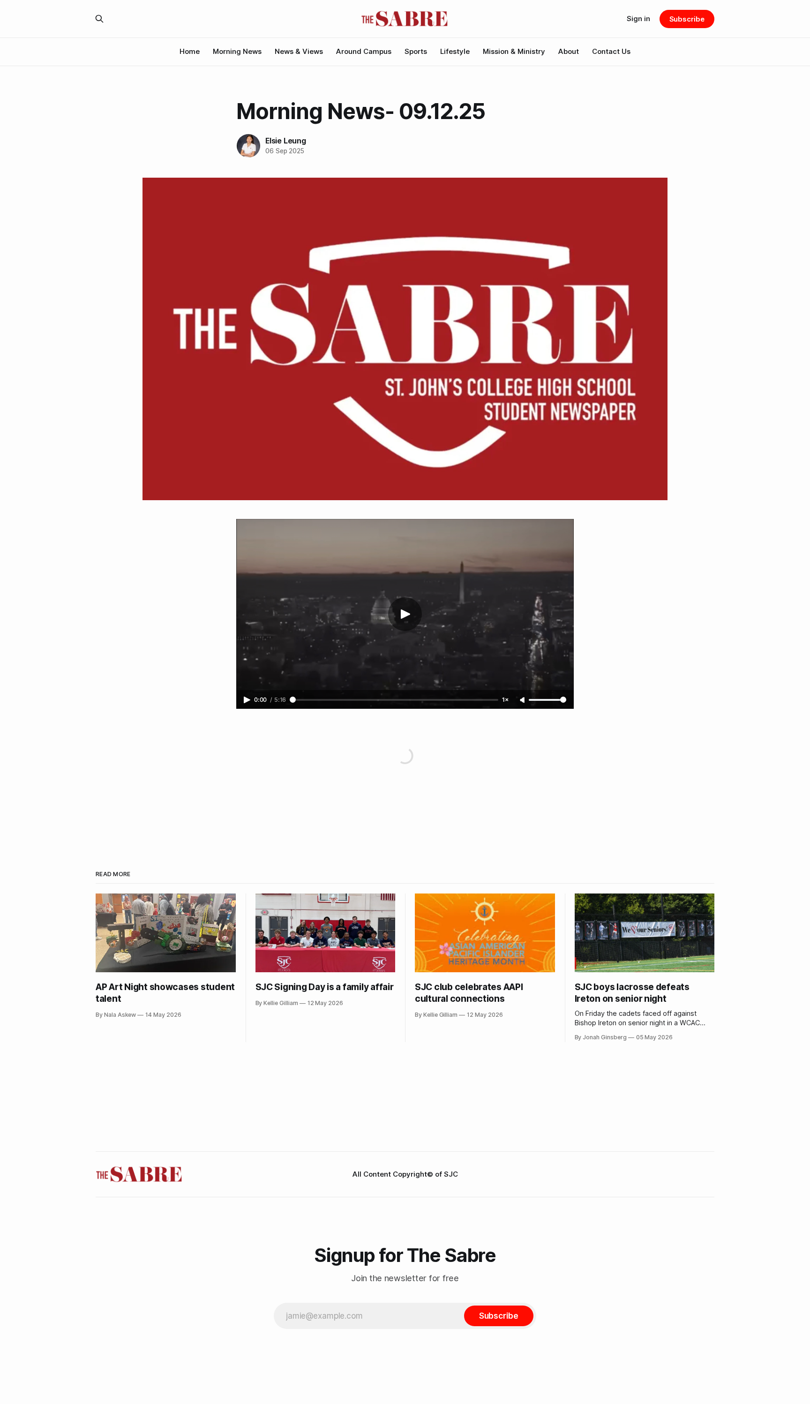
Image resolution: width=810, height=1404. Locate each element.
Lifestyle (455, 51)
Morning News (237, 51)
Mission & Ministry (514, 51)
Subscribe (687, 19)
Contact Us (611, 51)
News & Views (299, 51)
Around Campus (363, 51)
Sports (416, 51)
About (568, 51)
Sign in (638, 18)
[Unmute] (523, 700)
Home (190, 51)
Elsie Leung (285, 140)
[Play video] (405, 614)
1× (505, 699)
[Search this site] (99, 18)
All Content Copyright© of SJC (405, 1174)
